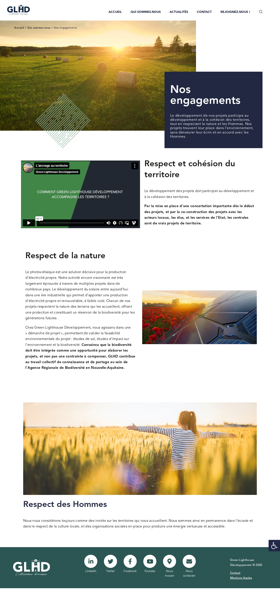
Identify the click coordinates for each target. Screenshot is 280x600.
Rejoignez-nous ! (235, 12)
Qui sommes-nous (146, 12)
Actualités (179, 12)
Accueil (115, 12)
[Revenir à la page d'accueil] (15, 9)
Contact (204, 12)
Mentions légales (241, 578)
